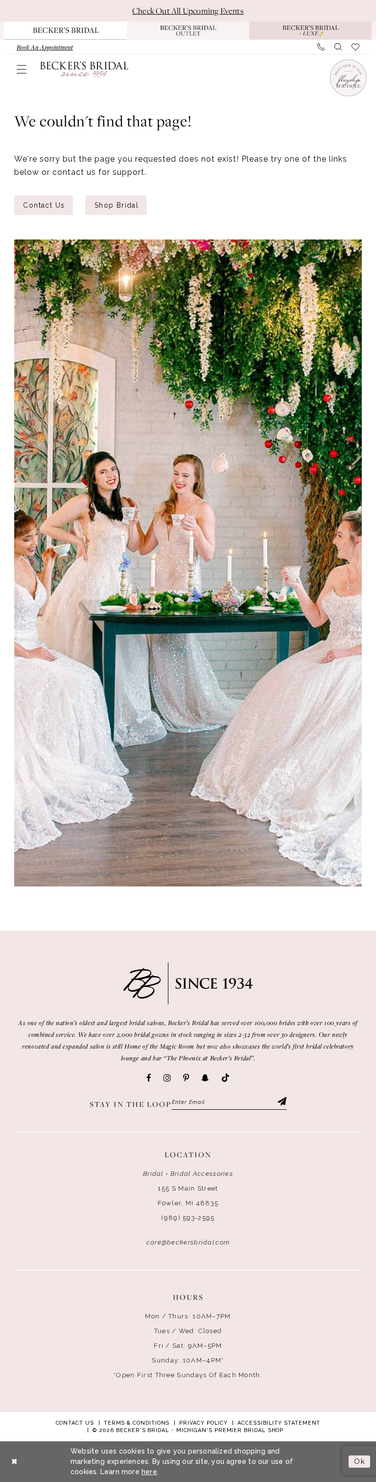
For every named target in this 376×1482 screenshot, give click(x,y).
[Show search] (338, 47)
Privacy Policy (203, 1423)
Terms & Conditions (137, 1423)
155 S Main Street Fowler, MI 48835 (188, 1196)
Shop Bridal (116, 205)
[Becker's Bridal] (84, 68)
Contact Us (44, 205)
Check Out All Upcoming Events (188, 11)
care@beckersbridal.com (188, 1242)
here (149, 1472)
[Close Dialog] (15, 1461)
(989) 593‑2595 (187, 1217)
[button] (21, 69)
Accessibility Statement (278, 1423)
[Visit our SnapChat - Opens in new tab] (205, 1078)
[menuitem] (45, 47)
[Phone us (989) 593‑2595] (320, 47)
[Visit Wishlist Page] (355, 47)
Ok (359, 1461)
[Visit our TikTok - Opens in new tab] (225, 1078)
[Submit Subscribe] (281, 1102)
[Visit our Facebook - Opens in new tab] (148, 1078)
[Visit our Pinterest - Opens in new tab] (186, 1078)
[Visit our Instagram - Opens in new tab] (167, 1078)
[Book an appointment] (348, 77)
